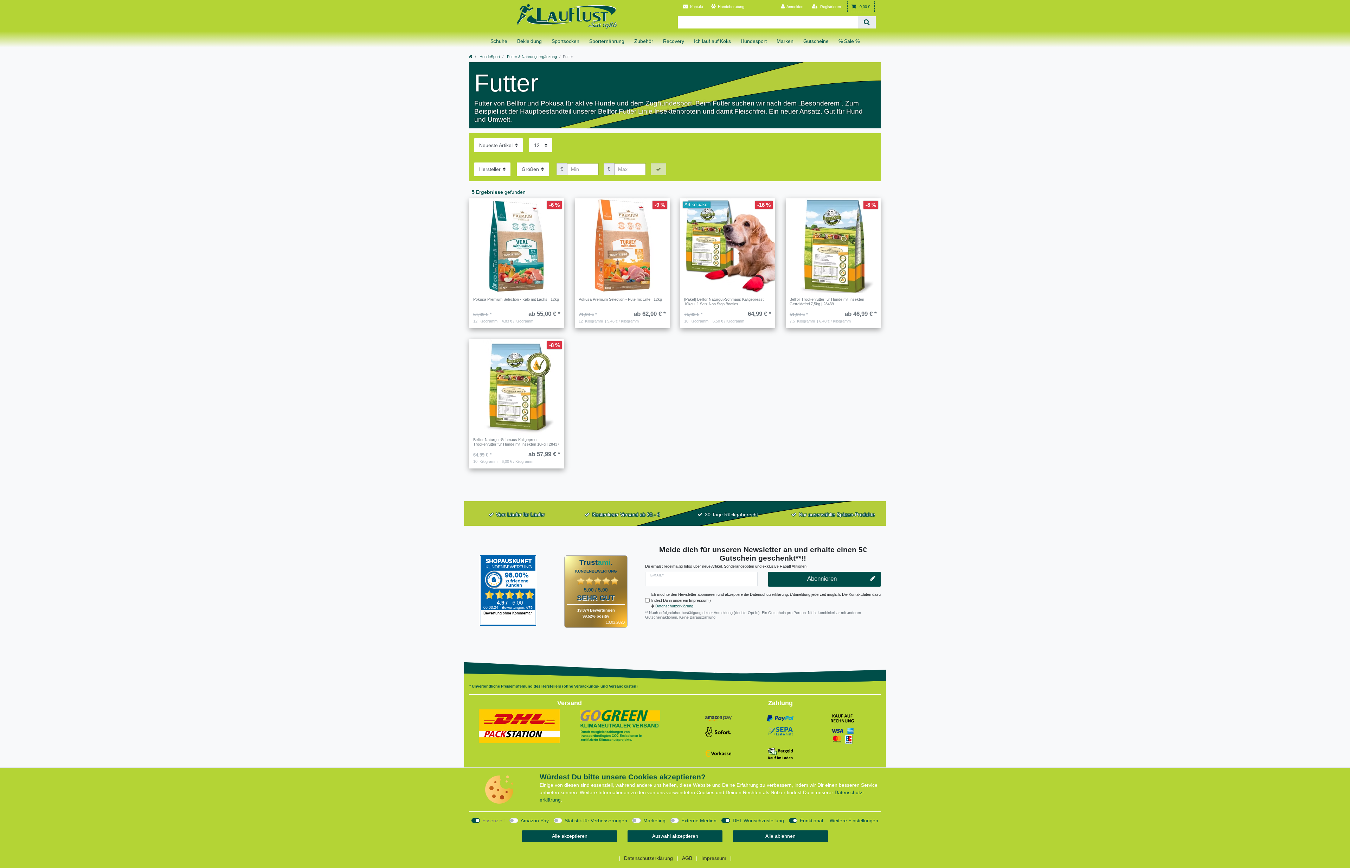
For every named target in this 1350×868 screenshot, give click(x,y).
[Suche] (867, 22)
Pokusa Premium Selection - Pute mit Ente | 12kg (620, 299)
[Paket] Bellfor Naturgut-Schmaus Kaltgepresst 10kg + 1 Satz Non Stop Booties (724, 301)
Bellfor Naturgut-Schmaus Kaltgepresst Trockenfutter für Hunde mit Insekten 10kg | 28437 (516, 442)
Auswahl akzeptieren (675, 836)
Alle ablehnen (780, 836)
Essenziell (493, 820)
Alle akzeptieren (569, 836)
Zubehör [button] (643, 41)
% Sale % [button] (849, 41)
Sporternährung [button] (606, 41)
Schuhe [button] (498, 41)
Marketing (654, 820)
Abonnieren (822, 578)
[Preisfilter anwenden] (658, 169)
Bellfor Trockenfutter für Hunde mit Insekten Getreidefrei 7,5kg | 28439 (827, 301)
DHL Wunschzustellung (758, 820)
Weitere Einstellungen (854, 820)
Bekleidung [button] (529, 41)
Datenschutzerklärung (674, 606)
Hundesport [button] (754, 41)
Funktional (811, 820)
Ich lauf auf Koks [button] (712, 41)
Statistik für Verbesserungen (596, 820)
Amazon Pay (535, 820)
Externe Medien (698, 820)
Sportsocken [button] (565, 41)
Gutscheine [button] (816, 41)
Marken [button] (785, 41)
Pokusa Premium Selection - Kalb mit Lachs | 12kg (516, 299)
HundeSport (489, 57)
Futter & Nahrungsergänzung (531, 57)
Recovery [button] (673, 41)
